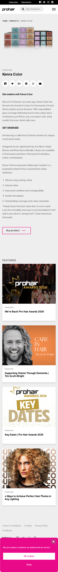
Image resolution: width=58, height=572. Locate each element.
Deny (29, 564)
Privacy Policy (41, 525)
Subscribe (13, 2)
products (14, 21)
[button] (53, 541)
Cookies (28, 525)
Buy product (13, 230)
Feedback (7, 530)
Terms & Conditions (11, 525)
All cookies (29, 556)
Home (5, 21)
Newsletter (26, 2)
